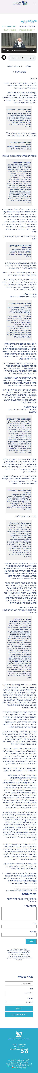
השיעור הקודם (13, 66)
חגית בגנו (17, 1066)
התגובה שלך (30, 906)
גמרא (32, 26)
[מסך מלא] (4, 50)
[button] (19, 43)
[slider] (20, 50)
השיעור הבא (20, 72)
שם (34, 923)
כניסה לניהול (10, 1064)
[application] (18, 43)
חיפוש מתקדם (19, 1014)
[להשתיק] (8, 50)
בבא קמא (23, 26)
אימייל (33, 931)
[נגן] (34, 50)
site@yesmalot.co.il (24, 1064)
